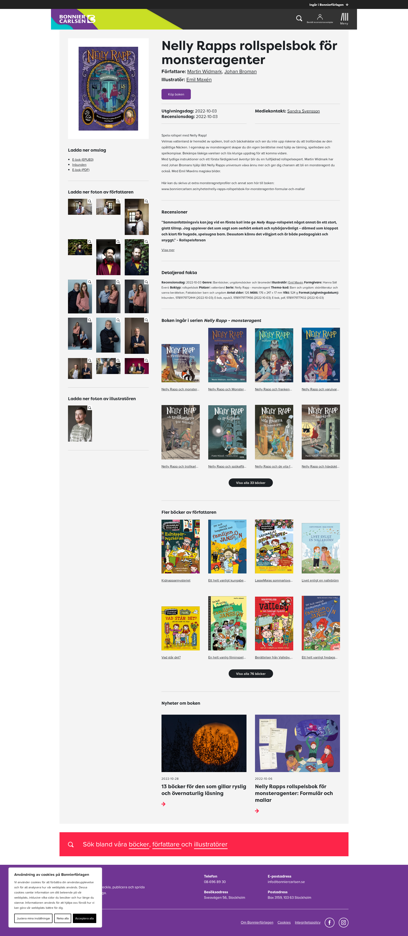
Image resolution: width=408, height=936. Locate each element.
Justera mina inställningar (33, 918)
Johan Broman (240, 71)
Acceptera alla (84, 918)
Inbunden (79, 164)
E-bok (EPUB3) (83, 159)
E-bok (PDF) (80, 169)
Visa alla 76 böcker (251, 673)
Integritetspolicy (307, 922)
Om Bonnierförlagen (257, 922)
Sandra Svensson (303, 111)
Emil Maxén (199, 80)
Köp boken (176, 94)
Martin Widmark (204, 71)
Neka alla (63, 918)
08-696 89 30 (215, 882)
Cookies (284, 922)
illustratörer (211, 844)
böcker (139, 844)
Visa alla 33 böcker (250, 482)
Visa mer (168, 249)
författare (166, 844)
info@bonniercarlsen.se (286, 882)
